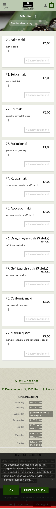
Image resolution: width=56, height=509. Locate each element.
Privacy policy (35, 490)
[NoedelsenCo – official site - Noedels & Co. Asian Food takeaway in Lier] (28, 5)
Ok (11, 490)
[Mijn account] (45, 5)
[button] (8, 5)
